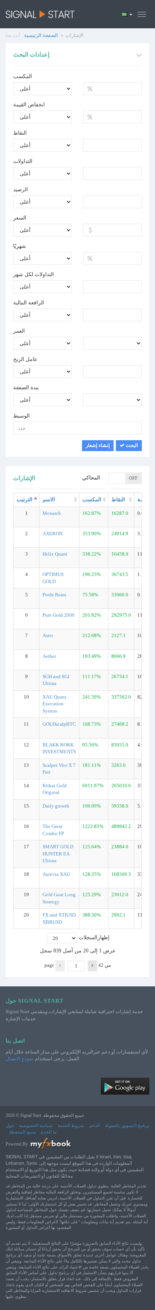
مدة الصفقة (26, 387)
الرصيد (20, 189)
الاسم (49, 499)
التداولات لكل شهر (33, 274)
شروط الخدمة (71, 1125)
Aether (49, 656)
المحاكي (91, 478)
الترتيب (24, 499)
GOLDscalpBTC (59, 724)
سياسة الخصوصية (35, 1125)
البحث (131, 445)
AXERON (52, 533)
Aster (48, 635)
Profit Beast (54, 594)
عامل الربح (25, 359)
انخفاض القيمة (29, 105)
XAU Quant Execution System (54, 704)
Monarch (52, 513)
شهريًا (19, 246)
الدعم (94, 1125)
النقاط (20, 133)
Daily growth (56, 806)
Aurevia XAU (56, 874)
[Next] (92, 965)
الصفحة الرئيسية (41, 35)
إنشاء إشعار (98, 445)
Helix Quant (55, 554)
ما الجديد (48, 1132)
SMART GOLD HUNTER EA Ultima (58, 853)
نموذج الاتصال (20, 1058)
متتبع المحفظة (22, 1132)
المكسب (22, 76)
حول (10, 1125)
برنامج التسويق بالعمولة (127, 1125)
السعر (19, 218)
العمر (19, 331)
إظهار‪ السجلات (77, 937)
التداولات (22, 161)
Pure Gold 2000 (58, 615)
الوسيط (21, 416)
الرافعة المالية (28, 303)
